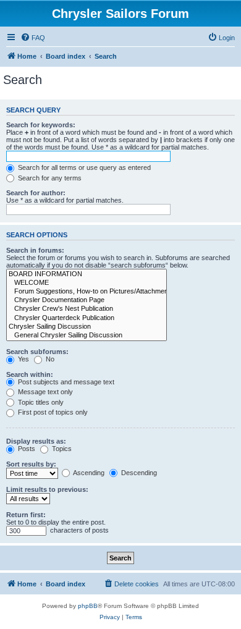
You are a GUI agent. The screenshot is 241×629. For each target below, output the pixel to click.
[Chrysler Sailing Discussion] (86, 327)
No (49, 359)
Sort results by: (31, 464)
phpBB (88, 605)
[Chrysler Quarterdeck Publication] (86, 318)
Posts (25, 448)
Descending (138, 472)
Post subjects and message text (65, 382)
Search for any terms (49, 178)
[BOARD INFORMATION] (86, 274)
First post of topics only (52, 412)
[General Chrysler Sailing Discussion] (86, 335)
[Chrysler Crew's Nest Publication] (86, 309)
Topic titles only (40, 402)
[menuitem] (32, 37)
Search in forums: (35, 250)
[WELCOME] (86, 283)
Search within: (29, 374)
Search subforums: (37, 351)
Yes (22, 359)
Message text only (44, 391)
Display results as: (36, 441)
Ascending (88, 472)
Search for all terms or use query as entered (83, 167)
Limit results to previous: (47, 489)
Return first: (26, 514)
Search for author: (36, 192)
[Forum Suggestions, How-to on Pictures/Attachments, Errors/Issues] (86, 291)
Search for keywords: (40, 125)
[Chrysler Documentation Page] (86, 300)
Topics (61, 448)
